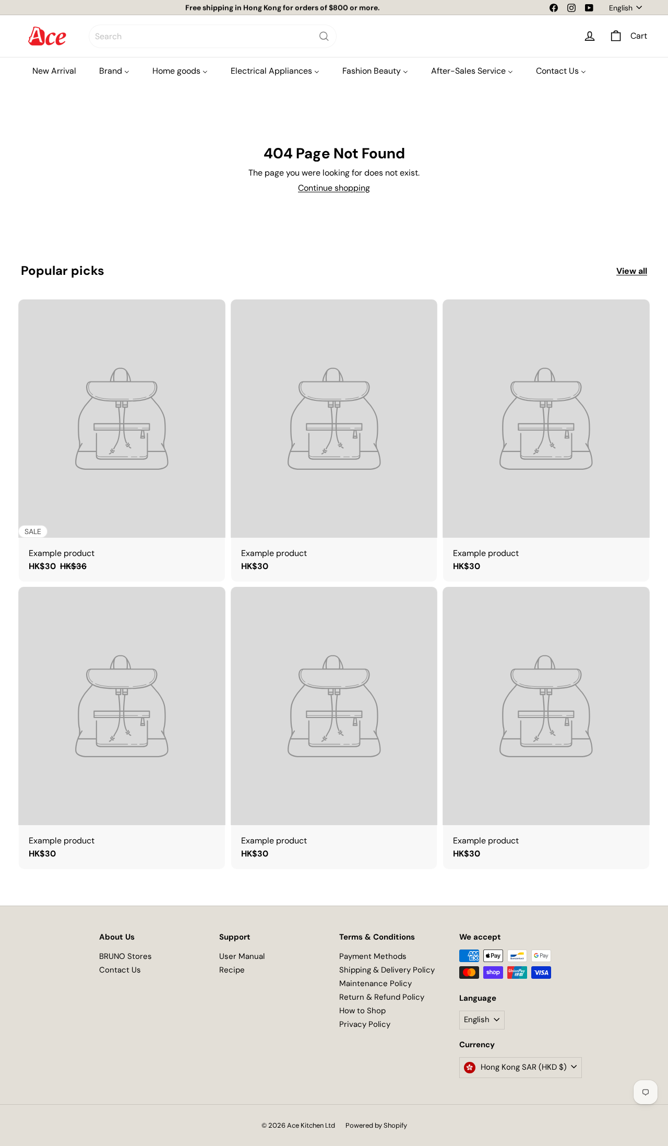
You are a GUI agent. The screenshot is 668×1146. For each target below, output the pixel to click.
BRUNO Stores (125, 956)
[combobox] (213, 36)
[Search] (324, 36)
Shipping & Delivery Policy (387, 970)
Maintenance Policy (375, 983)
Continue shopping (334, 187)
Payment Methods (373, 956)
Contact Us (120, 970)
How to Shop (362, 1010)
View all (631, 271)
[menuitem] (54, 71)
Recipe (232, 970)
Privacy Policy (364, 1024)
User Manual (242, 956)
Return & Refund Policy (381, 997)
